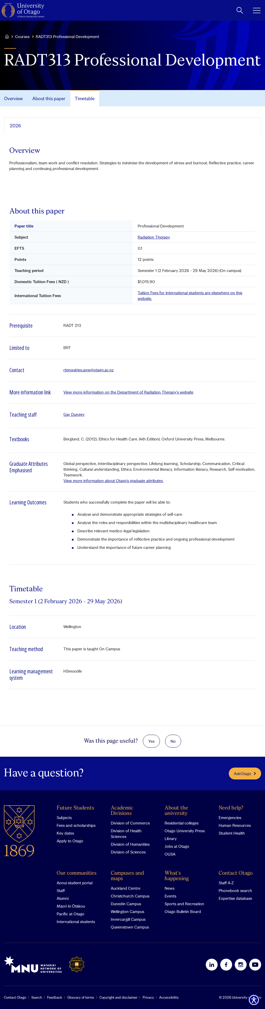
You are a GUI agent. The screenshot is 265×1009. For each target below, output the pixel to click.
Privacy (148, 997)
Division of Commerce (130, 823)
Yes (151, 741)
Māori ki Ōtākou (71, 906)
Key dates (65, 833)
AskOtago (242, 773)
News (169, 888)
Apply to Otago (70, 841)
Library (171, 838)
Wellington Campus (127, 911)
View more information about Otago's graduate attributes (113, 480)
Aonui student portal (74, 883)
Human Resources (235, 825)
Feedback (54, 997)
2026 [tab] (15, 125)
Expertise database (235, 898)
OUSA (170, 854)
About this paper (48, 98)
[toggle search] (239, 10)
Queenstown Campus (130, 927)
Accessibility (169, 997)
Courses (22, 36)
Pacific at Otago (70, 914)
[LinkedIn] (212, 964)
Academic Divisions (122, 810)
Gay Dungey (74, 414)
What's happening (177, 876)
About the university (176, 810)
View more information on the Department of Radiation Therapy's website (128, 392)
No (173, 741)
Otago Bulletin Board (183, 911)
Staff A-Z (226, 883)
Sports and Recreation (184, 904)
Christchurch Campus (130, 896)
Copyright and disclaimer (118, 997)
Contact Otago (236, 873)
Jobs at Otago (177, 846)
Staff (61, 890)
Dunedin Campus (126, 904)
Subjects (64, 817)
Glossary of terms (80, 997)
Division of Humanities (130, 844)
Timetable (84, 98)
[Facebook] (226, 964)
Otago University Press (185, 831)
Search (36, 997)
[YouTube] (255, 964)
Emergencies (230, 817)
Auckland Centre (125, 888)
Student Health (232, 833)
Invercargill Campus (128, 919)
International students (76, 921)
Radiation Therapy (154, 237)
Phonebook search (235, 890)
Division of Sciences (128, 852)
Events (170, 896)
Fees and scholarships (76, 825)
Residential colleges (181, 823)
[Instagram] (241, 964)
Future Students (75, 808)
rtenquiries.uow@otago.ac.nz (88, 370)
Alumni (63, 898)
